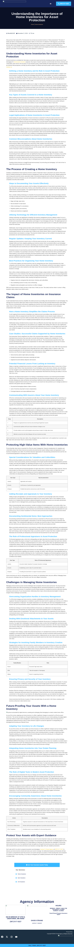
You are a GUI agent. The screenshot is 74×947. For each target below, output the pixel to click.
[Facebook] (2, 937)
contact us (9, 67)
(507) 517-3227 (59, 849)
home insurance (39, 24)
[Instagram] (11, 937)
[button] (50, 4)
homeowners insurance (19, 62)
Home (32, 24)
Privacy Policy (69, 931)
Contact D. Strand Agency (46, 849)
